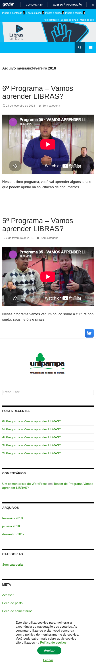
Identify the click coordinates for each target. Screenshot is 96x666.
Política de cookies (53, 642)
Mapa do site (87, 19)
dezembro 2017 (13, 534)
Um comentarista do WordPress (24, 483)
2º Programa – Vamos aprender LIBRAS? (31, 453)
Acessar (8, 595)
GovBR (8, 4)
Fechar (48, 660)
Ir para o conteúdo (13, 13)
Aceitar (49, 650)
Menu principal (90, 47)
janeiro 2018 (11, 526)
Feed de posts (12, 603)
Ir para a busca (54, 13)
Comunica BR (34, 4)
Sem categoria (51, 105)
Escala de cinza (69, 19)
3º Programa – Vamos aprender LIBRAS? (31, 445)
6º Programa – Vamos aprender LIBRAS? (37, 92)
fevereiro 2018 (12, 518)
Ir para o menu (35, 13)
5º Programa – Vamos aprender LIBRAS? (37, 225)
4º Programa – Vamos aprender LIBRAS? (31, 437)
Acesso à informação (67, 4)
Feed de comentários (17, 611)
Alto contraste (51, 19)
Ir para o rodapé (75, 13)
